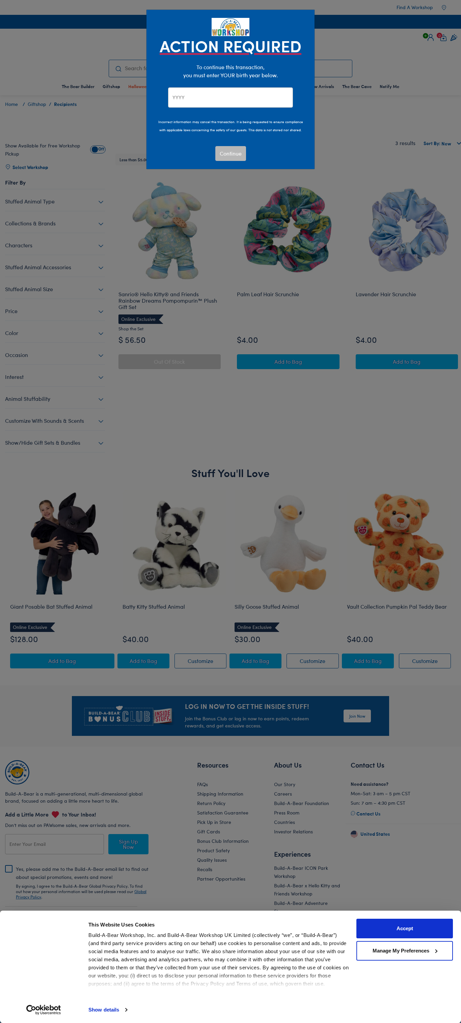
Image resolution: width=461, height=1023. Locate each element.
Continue (231, 153)
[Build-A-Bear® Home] (230, 26)
